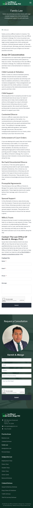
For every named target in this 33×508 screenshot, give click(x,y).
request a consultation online (10, 254)
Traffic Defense (6, 494)
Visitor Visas (5, 471)
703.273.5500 (25, 252)
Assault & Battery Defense (9, 487)
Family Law (5, 445)
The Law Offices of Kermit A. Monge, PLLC (15, 504)
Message (4, 283)
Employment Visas (7, 461)
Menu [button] (28, 2)
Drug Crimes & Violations (9, 491)
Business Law (5, 438)
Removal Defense (7, 478)
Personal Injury (6, 452)
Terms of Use (27, 505)
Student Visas (6, 468)
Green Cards (5, 475)
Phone (4, 276)
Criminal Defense (7, 442)
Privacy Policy (20, 505)
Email (4, 268)
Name (4, 261)
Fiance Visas (5, 464)
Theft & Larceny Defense (9, 497)
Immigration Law (6, 448)
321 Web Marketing (7, 505)
